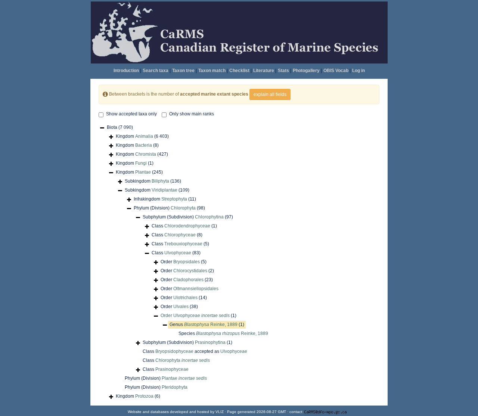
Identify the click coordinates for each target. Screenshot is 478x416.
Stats (283, 70)
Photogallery (306, 70)
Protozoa (144, 396)
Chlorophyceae (180, 235)
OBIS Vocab (335, 70)
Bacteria (143, 145)
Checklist (239, 70)
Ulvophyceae (177, 252)
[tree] (239, 262)
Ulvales (181, 306)
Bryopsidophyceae (174, 351)
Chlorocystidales (190, 270)
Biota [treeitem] (120, 127)
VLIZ (219, 412)
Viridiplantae (164, 190)
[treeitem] (198, 316)
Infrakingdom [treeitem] (165, 199)
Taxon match (212, 70)
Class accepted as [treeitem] (195, 351)
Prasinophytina (210, 342)
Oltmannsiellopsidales (195, 288)
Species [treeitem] (223, 333)
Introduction (126, 70)
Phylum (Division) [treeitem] (169, 208)
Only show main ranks (191, 114)
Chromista (145, 154)
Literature (263, 70)
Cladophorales (188, 279)
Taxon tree (183, 70)
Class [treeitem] (184, 226)
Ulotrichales (185, 297)
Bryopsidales (186, 261)
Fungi (141, 163)
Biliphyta (160, 181)
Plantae (143, 172)
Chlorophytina (209, 217)
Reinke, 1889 (211, 324)
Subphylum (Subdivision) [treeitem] (188, 217)
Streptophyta (174, 199)
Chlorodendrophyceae (187, 226)
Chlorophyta (183, 208)
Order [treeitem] (184, 261)
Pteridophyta (174, 387)
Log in (358, 70)
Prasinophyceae (172, 369)
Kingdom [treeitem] (142, 136)
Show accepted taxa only (131, 114)
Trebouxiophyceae (183, 243)
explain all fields (270, 94)
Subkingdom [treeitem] (153, 181)
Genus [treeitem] (207, 324)
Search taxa (155, 70)
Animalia (144, 136)
